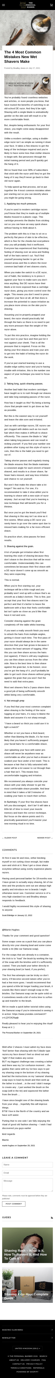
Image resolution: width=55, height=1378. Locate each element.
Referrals (38, 1368)
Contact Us (19, 1364)
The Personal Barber (21, 1356)
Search (43, 1356)
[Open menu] (6, 5)
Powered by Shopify (27, 1372)
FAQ (44, 1360)
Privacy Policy (34, 1364)
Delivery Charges (30, 1360)
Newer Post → (45, 838)
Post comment (14, 1204)
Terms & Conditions (21, 1368)
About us (14, 1360)
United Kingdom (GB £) (26, 1348)
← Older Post (9, 838)
